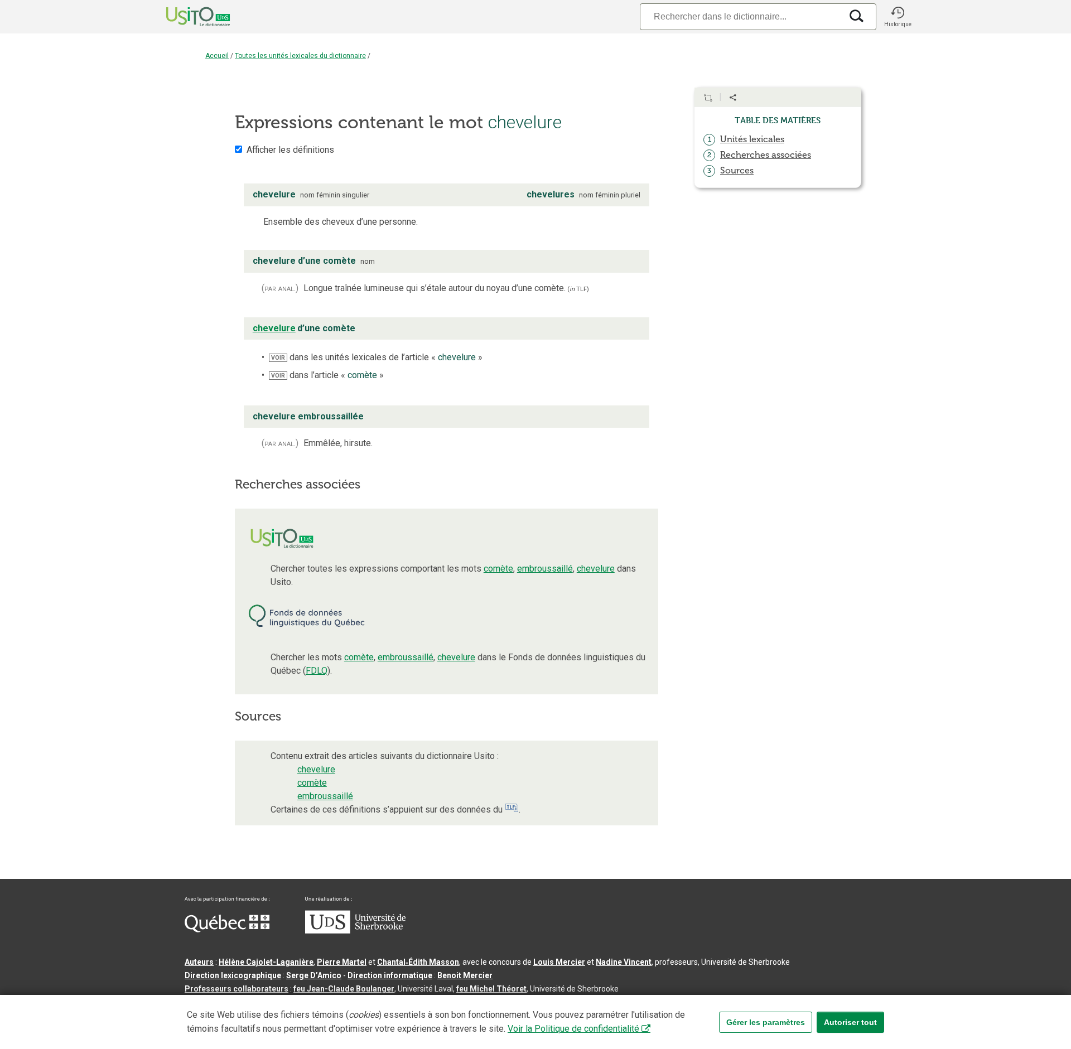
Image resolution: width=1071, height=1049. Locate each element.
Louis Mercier (559, 962)
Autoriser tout (850, 1022)
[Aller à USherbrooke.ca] (355, 930)
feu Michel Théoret (491, 988)
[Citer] (707, 97)
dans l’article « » (327, 375)
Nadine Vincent (624, 962)
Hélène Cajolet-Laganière (266, 962)
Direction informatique (390, 975)
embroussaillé (545, 568)
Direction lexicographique (233, 975)
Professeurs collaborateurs (236, 988)
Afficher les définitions (290, 149)
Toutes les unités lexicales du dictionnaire (300, 56)
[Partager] (733, 97)
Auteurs (199, 962)
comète (498, 568)
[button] (897, 16)
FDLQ (316, 670)
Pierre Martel (341, 962)
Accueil (217, 56)
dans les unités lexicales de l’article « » (377, 357)
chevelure (596, 568)
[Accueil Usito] (185, 16)
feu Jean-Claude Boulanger (343, 988)
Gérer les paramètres (765, 1022)
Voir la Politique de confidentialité (573, 1028)
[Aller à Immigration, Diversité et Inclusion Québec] (227, 929)
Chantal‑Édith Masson (418, 962)
